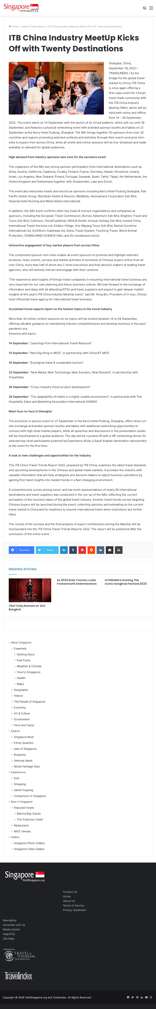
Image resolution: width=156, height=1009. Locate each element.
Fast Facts (23, 660)
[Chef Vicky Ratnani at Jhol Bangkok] (30, 590)
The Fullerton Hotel (30, 819)
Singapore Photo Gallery (29, 843)
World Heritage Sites (27, 766)
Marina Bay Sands (29, 813)
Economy (20, 707)
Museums (20, 754)
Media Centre (11, 929)
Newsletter (10, 920)
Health (21, 678)
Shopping (20, 784)
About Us (69, 900)
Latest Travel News (33, 26)
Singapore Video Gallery (29, 849)
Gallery (15, 837)
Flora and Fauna (24, 725)
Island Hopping (23, 790)
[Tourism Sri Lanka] (21, 8)
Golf (16, 778)
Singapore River (24, 737)
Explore (15, 730)
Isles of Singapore (25, 748)
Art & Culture (22, 713)
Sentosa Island (23, 760)
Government (21, 719)
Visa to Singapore (29, 672)
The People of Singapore (29, 701)
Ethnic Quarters (23, 742)
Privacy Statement (74, 910)
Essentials (20, 648)
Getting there (26, 654)
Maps (20, 684)
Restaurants (21, 825)
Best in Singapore (22, 801)
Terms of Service (73, 905)
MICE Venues (22, 831)
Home (15, 26)
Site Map (8, 938)
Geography (21, 689)
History (18, 695)
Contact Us (70, 891)
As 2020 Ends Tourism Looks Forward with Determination (77, 582)
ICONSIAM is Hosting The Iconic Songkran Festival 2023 (126, 582)
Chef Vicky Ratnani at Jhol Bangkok (27, 607)
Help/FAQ (9, 934)
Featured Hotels (24, 807)
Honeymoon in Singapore (30, 795)
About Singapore (21, 642)
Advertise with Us (14, 924)
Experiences (18, 772)
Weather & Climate (29, 666)
